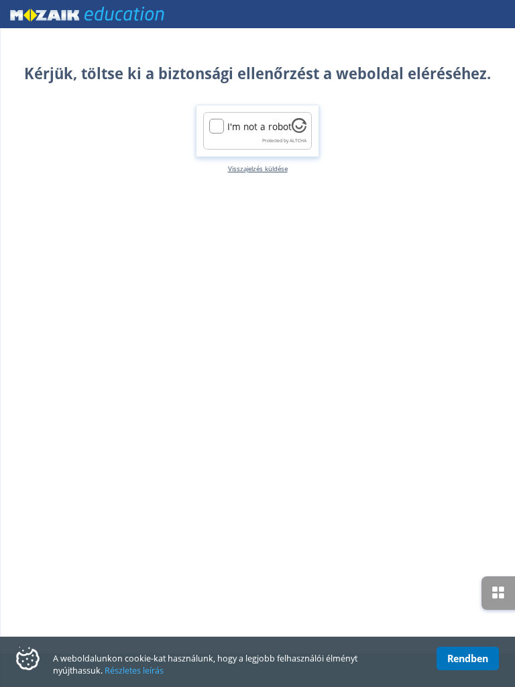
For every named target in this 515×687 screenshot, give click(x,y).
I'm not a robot (259, 127)
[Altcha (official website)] (299, 129)
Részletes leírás (134, 670)
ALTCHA (298, 141)
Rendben (467, 658)
